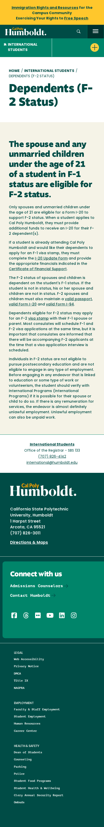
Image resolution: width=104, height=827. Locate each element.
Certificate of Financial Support (38, 269)
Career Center (25, 731)
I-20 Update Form (51, 259)
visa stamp (38, 319)
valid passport (78, 299)
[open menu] (95, 31)
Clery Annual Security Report (38, 795)
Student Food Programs (32, 781)
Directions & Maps (29, 543)
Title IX (21, 680)
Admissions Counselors (36, 585)
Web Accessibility (29, 659)
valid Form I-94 (60, 304)
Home (14, 71)
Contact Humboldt (30, 595)
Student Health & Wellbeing (37, 788)
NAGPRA (19, 688)
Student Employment (30, 716)
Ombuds (19, 802)
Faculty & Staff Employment (37, 709)
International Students (22, 47)
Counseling (23, 759)
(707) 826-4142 (52, 457)
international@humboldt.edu (52, 463)
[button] (78, 31)
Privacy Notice (26, 666)
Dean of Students (28, 752)
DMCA (17, 673)
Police (19, 774)
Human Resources (27, 723)
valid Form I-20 (23, 304)
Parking (20, 766)
